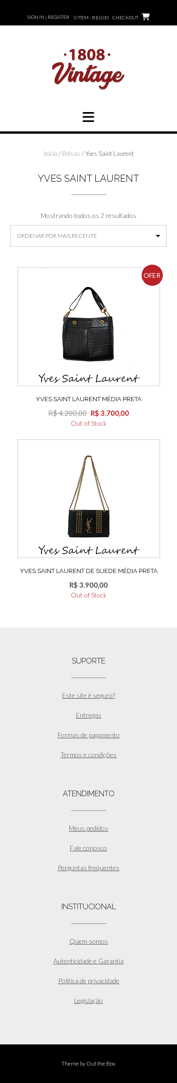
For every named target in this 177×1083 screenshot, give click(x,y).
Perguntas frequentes (88, 868)
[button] (88, 117)
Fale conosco (88, 848)
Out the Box (101, 1063)
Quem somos (88, 941)
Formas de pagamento (89, 735)
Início (50, 153)
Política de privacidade (88, 981)
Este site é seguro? (88, 695)
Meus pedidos (88, 828)
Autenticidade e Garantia (88, 961)
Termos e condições (88, 755)
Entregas (88, 715)
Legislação (88, 1000)
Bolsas (71, 153)
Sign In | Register (48, 17)
